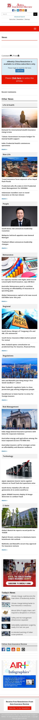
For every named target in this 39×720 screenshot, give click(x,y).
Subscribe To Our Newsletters (19, 708)
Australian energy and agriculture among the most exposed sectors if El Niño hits (19, 439)
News (4, 37)
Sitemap (27, 19)
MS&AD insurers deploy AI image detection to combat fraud (17, 495)
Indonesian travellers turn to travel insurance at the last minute (15, 194)
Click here (16, 78)
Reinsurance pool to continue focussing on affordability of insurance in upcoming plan (18, 288)
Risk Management (11, 407)
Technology (8, 456)
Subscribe (12, 19)
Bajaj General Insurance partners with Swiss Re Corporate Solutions (19, 433)
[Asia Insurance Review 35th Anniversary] (19, 5)
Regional (7, 306)
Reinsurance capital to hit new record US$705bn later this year (19, 296)
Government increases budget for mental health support (18, 138)
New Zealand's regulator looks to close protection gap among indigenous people (18, 388)
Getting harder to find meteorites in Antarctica (23, 604)
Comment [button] (6, 56)
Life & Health (8, 105)
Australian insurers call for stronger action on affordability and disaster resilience (18, 446)
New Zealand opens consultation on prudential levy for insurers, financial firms (18, 346)
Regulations (8, 356)
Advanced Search (19, 17)
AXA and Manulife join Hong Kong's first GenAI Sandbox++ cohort (17, 381)
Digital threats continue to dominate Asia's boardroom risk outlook (19, 538)
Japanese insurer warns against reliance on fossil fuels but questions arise (18, 482)
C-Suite (6, 505)
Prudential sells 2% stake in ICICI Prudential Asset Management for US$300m (19, 187)
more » (4, 149)
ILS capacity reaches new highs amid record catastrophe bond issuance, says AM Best (19, 281)
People (6, 204)
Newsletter (20, 19)
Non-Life (7, 154)
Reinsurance (8, 255)
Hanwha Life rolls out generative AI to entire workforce (15, 489)
